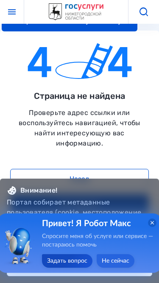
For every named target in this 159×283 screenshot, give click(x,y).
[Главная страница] (76, 12)
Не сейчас (115, 261)
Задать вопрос (67, 261)
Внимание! (39, 190)
